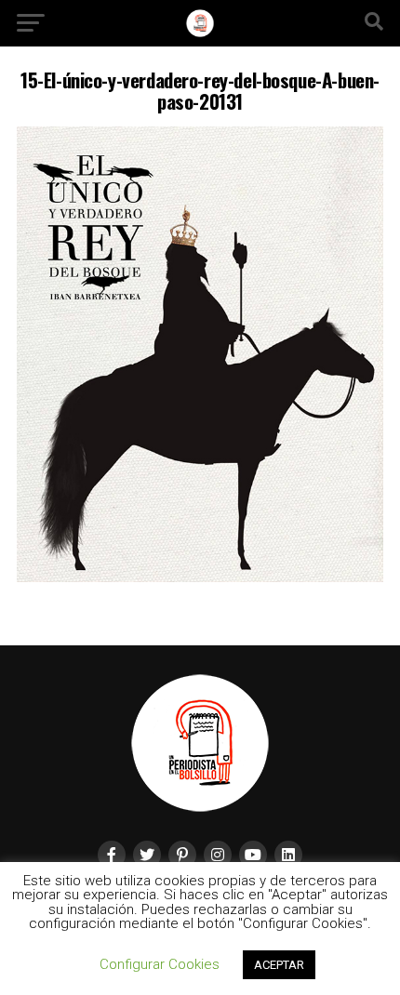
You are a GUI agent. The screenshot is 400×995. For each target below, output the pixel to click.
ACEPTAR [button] (279, 965)
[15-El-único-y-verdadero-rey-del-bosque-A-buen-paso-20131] (200, 577)
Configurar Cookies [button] (160, 964)
